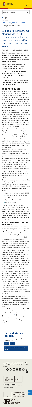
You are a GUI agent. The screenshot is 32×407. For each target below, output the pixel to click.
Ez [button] (12, 343)
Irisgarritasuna (20, 364)
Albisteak (23, 22)
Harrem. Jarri (11, 364)
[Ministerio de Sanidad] (8, 4)
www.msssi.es (12, 315)
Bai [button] (6, 343)
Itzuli (3, 18)
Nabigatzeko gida (8, 363)
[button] (28, 3)
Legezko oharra (18, 363)
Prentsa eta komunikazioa (13, 22)
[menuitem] (8, 363)
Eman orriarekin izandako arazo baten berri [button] (15, 348)
